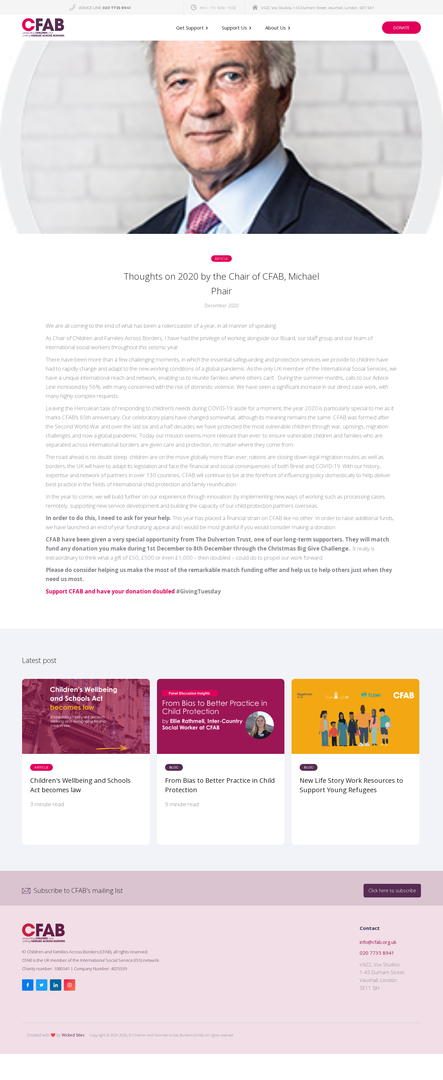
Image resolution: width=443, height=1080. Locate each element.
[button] (192, 27)
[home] (43, 27)
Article (222, 258)
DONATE (401, 28)
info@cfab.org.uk (378, 942)
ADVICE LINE (105, 8)
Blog (174, 767)
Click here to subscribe (392, 890)
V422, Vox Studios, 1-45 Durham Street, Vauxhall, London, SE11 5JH (317, 8)
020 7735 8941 (377, 952)
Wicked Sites (73, 1035)
